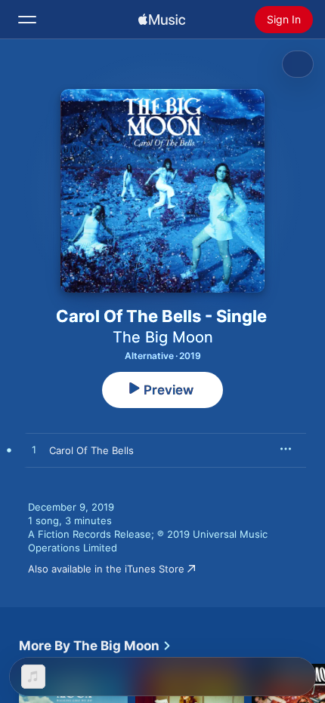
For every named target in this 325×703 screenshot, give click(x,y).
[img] (161, 19)
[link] (95, 645)
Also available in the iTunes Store (106, 569)
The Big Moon (163, 337)
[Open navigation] (27, 19)
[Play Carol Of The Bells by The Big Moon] (34, 450)
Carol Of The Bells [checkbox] (91, 450)
